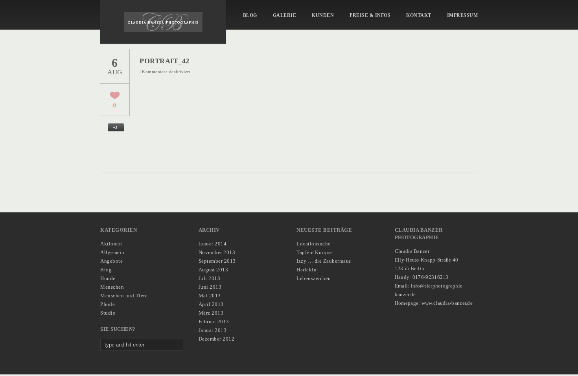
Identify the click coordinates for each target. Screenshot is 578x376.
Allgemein (112, 252)
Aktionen (111, 244)
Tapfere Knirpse (314, 252)
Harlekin (306, 270)
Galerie (284, 15)
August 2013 (213, 270)
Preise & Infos (370, 15)
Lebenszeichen (313, 278)
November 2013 (217, 252)
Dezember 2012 (217, 339)
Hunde (108, 278)
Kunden (323, 15)
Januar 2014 (213, 244)
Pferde (107, 304)
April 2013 (211, 304)
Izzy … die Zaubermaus (323, 261)
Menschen (112, 287)
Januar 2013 (213, 330)
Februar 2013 (214, 321)
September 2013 (217, 261)
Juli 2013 (210, 278)
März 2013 (211, 313)
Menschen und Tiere (123, 296)
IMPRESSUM (462, 15)
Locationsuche (313, 244)
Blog (250, 15)
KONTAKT (418, 15)
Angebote (111, 261)
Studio (108, 313)
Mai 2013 (210, 296)
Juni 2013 (210, 287)
